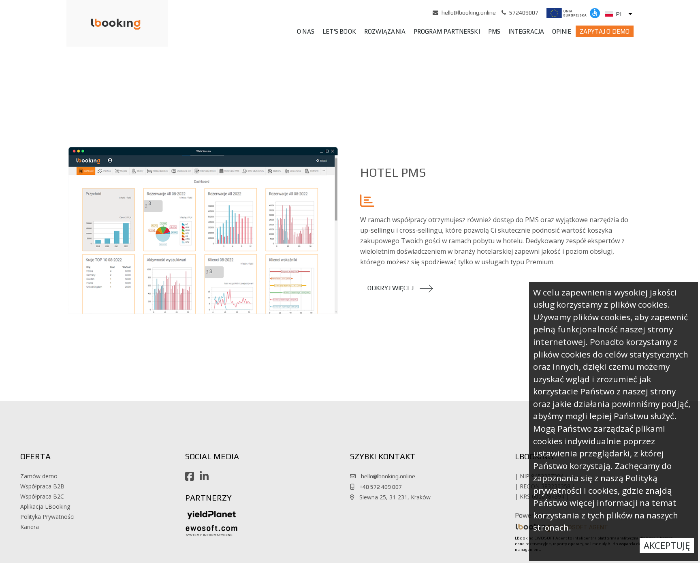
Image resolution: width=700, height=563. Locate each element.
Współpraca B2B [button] (42, 486)
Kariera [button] (29, 527)
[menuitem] (305, 31)
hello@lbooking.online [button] (469, 12)
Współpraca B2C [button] (42, 496)
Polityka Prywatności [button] (47, 516)
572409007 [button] (523, 12)
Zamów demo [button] (39, 476)
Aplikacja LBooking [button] (45, 506)
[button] (105, 23)
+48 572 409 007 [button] (379, 487)
